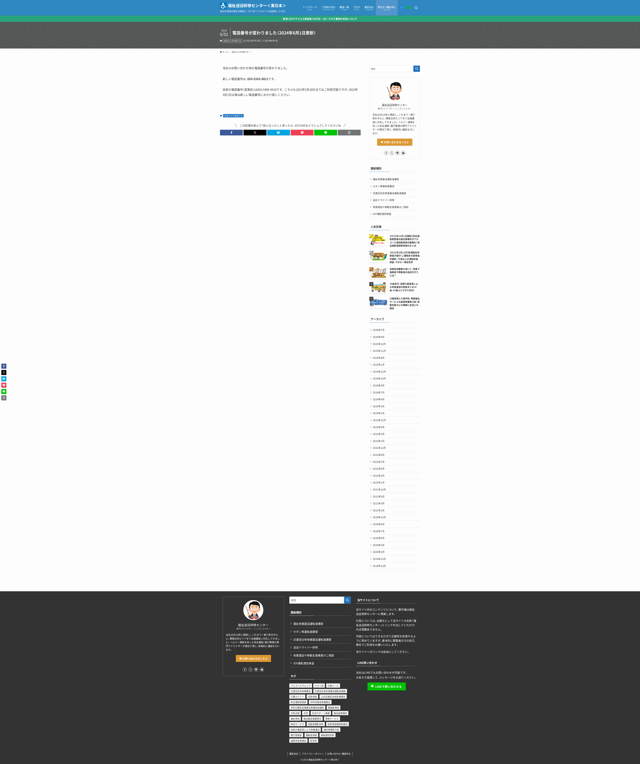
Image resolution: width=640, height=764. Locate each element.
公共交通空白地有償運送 (333, 696)
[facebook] (386, 153)
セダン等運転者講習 (383, 186)
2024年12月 (379, 371)
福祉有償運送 (340, 713)
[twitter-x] (392, 153)
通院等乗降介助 (331, 729)
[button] (231, 132)
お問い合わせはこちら (396, 142)
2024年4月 (378, 399)
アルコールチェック (301, 685)
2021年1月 (378, 510)
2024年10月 (379, 378)
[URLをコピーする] (349, 132)
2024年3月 (378, 406)
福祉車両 (295, 718)
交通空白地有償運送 (301, 691)
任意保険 (312, 696)
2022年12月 (379, 447)
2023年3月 (378, 434)
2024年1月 (378, 413)
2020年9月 (378, 524)
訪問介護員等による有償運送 (305, 729)
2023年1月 (378, 441)
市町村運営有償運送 (320, 702)
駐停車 (313, 740)
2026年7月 (378, 329)
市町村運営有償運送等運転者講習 (307, 707)
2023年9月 (378, 427)
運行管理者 (296, 735)
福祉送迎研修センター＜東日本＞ (257, 5)
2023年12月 (379, 420)
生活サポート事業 (321, 713)
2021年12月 (379, 489)
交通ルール (333, 685)
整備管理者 (333, 707)
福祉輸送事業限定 (312, 718)
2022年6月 (378, 468)
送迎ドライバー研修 (383, 200)
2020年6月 (378, 538)
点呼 (306, 713)
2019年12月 (379, 558)
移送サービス (297, 724)
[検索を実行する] (416, 69)
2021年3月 (378, 503)
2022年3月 (378, 475)
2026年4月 (378, 336)
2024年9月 (378, 385)
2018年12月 (379, 565)
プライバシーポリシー (313, 753)
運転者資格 (311, 735)
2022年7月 (378, 461)
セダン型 (319, 685)
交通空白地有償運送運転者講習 (389, 193)
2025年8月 (378, 357)
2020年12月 (379, 517)
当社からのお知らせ (232, 40)
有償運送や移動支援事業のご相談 (391, 207)
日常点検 (295, 713)
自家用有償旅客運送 (338, 724)
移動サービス (332, 718)
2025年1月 (378, 364)
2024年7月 (378, 392)
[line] (397, 153)
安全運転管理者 (298, 702)
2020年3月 (378, 545)
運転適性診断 (327, 735)
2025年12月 (379, 343)
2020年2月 (378, 551)
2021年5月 (378, 496)
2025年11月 (379, 350)
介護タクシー (297, 696)
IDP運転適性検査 (382, 213)
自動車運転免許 (316, 724)
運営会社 (293, 753)
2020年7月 (378, 531)
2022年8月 (378, 454)
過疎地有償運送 (298, 740)
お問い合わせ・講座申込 (339, 753)
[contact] (403, 153)
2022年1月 (378, 482)
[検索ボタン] (416, 8)
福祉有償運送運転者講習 (386, 179)
